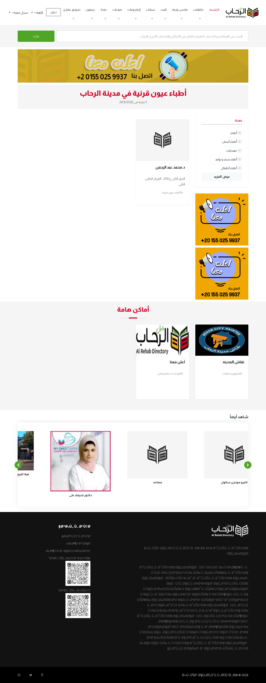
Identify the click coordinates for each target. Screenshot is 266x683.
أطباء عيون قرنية (171, 192)
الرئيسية (214, 9)
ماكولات (198, 9)
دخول (53, 12)
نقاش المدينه (233, 362)
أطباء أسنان (231, 141)
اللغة (39, 12)
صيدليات (233, 150)
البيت (164, 9)
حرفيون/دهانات (231, 373)
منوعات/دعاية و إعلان (169, 373)
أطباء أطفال (230, 168)
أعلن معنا (177, 362)
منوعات (117, 9)
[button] (198, 18)
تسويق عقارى (71, 9)
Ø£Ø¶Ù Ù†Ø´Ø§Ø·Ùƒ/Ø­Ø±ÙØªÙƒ (68, 551)
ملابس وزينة (180, 9)
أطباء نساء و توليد (227, 159)
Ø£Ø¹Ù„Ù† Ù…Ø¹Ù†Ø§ (76, 536)
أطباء (235, 133)
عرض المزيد (222, 176)
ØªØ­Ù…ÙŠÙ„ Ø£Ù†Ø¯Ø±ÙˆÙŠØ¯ (69, 558)
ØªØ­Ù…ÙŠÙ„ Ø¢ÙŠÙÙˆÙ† (74, 590)
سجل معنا (21, 12)
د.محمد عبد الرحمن (170, 167)
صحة (104, 9)
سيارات (150, 9)
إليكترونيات (134, 9)
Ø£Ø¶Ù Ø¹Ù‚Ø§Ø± (78, 543)
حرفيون (90, 9)
